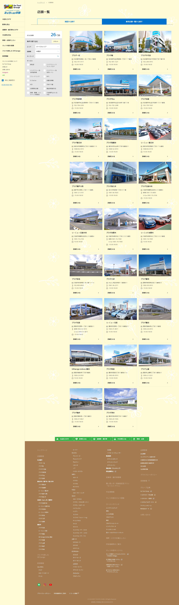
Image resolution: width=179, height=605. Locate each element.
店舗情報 (40, 456)
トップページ (42, 450)
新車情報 (40, 563)
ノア (73, 468)
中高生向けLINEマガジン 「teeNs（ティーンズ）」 (113, 565)
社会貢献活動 (144, 469)
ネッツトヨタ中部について (9, 61)
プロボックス (76, 576)
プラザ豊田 (41, 534)
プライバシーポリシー (148, 474)
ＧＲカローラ (76, 542)
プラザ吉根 (41, 478)
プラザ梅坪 (41, 546)
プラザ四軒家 (41, 472)
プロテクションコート (112, 523)
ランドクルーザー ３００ (79, 530)
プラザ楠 (40, 466)
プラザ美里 (41, 540)
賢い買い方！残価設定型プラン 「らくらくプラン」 (117, 484)
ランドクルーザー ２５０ (79, 533)
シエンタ (75, 465)
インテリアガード (111, 526)
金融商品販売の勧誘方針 (147, 463)
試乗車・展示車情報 (113, 477)
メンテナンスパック (111, 508)
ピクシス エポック (112, 459)
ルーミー (75, 450)
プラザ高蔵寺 (41, 487)
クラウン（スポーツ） (78, 505)
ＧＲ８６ (75, 545)
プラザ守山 (41, 475)
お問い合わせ (6, 69)
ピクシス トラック (112, 462)
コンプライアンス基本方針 (147, 457)
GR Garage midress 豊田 (44, 537)
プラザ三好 (41, 518)
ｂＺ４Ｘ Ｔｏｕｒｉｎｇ (79, 517)
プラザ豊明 (41, 521)
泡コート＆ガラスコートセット (114, 532)
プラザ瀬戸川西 (42, 494)
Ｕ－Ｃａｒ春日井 (42, 491)
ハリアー (75, 511)
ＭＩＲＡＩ (75, 486)
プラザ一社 (41, 463)
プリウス (75, 483)
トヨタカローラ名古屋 (146, 495)
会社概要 (142, 454)
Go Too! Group (6, 64)
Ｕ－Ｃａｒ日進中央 (43, 506)
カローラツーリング (78, 493)
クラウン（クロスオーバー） (80, 502)
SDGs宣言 (143, 466)
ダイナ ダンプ (76, 560)
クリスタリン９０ (111, 529)
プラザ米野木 (41, 509)
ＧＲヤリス (75, 548)
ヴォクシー (76, 462)
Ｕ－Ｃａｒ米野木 (42, 512)
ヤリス (39, 576)
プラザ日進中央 (42, 503)
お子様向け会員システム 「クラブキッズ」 (113, 560)
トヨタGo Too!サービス (147, 502)
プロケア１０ (110, 517)
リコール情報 (73, 593)
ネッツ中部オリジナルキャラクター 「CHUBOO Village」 (116, 555)
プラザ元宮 (41, 527)
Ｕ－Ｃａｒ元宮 (42, 531)
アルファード (76, 456)
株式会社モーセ (144, 508)
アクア (39, 570)
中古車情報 (110, 492)
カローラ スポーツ (43, 573)
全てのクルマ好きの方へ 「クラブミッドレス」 (113, 571)
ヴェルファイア (77, 459)
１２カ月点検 (110, 514)
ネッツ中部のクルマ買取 (115, 498)
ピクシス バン (110, 465)
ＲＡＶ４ (75, 527)
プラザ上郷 (41, 543)
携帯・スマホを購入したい (116, 538)
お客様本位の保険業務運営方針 (149, 460)
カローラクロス (77, 499)
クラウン (75, 480)
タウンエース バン (77, 570)
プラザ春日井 (41, 484)
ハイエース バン (77, 567)
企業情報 (143, 450)
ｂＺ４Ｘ (75, 514)
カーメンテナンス (112, 504)
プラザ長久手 (41, 497)
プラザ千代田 (41, 469)
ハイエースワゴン (77, 471)
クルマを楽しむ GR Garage (43, 556)
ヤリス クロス (76, 520)
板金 (107, 520)
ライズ (74, 523)
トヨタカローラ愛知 (146, 498)
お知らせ (4, 66)
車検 (107, 511)
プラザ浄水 (41, 549)
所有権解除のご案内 (113, 544)
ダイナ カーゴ (76, 557)
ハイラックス (76, 508)
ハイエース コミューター (113, 453)
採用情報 (143, 481)
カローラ (75, 477)
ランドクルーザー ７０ (79, 536)
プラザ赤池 (41, 515)
